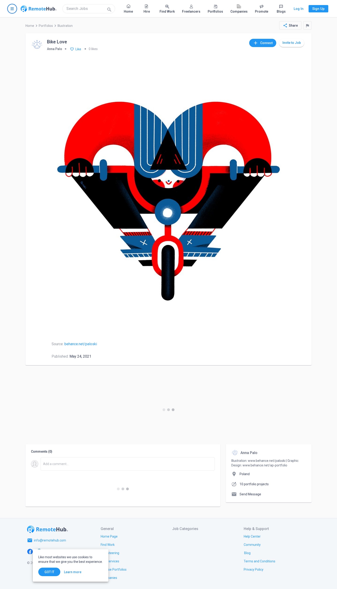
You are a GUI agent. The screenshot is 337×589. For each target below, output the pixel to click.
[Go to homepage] (38, 8)
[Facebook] (30, 551)
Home (29, 26)
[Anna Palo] (37, 45)
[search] (88, 9)
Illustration (65, 26)
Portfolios (46, 26)
